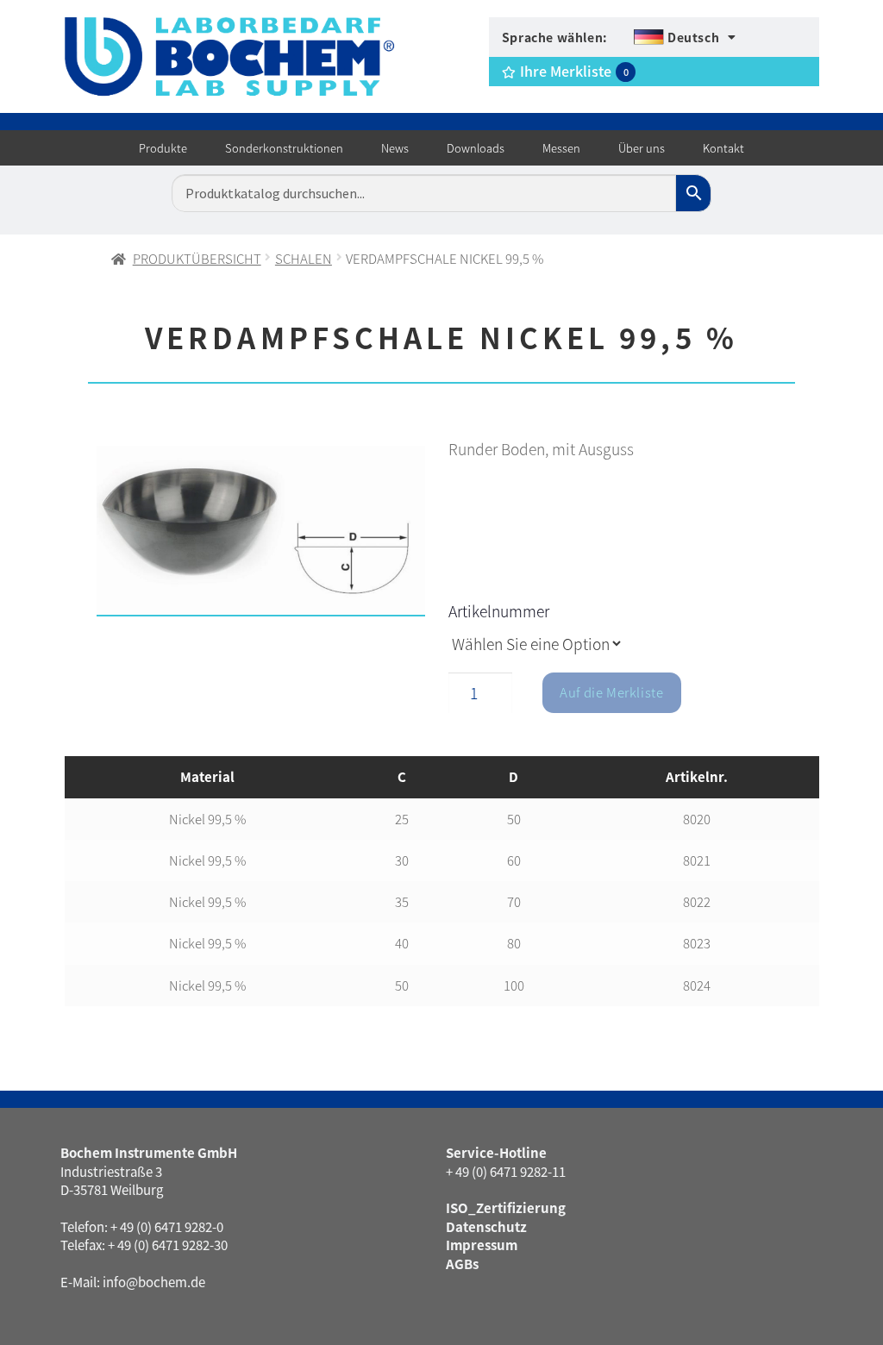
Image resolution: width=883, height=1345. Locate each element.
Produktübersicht (197, 258)
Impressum (481, 1245)
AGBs (462, 1263)
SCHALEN (303, 258)
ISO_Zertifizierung (506, 1207)
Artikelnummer (498, 611)
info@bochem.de (154, 1282)
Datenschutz (486, 1226)
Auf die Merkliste (611, 692)
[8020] (261, 531)
